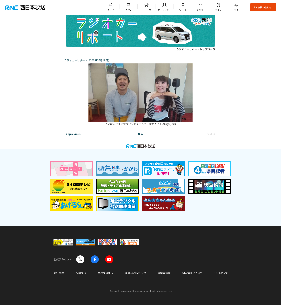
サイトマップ (220, 273)
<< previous (72, 134)
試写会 (200, 10)
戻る (140, 134)
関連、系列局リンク (135, 273)
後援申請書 (164, 273)
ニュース (146, 10)
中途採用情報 (105, 273)
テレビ (110, 10)
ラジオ (128, 10)
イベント (182, 10)
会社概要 (59, 273)
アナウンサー (164, 10)
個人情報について (192, 273)
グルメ (218, 10)
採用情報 (81, 273)
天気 (236, 10)
